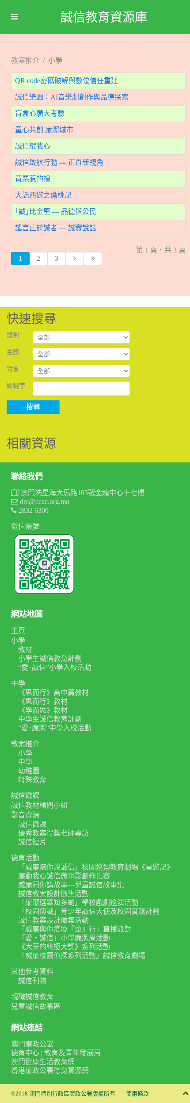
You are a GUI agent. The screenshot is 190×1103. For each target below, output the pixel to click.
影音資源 (25, 815)
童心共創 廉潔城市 (44, 130)
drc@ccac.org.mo (43, 501)
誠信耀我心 (32, 146)
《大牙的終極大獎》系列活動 (64, 946)
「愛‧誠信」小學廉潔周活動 (64, 938)
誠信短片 (32, 842)
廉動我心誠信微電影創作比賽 (64, 876)
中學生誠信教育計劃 (50, 719)
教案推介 (25, 744)
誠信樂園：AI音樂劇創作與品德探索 (72, 97)
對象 (13, 369)
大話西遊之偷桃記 (43, 195)
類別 (13, 335)
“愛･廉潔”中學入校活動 (54, 728)
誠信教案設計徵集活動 (53, 893)
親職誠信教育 (32, 996)
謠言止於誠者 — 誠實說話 (55, 228)
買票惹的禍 (32, 179)
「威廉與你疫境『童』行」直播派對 (74, 929)
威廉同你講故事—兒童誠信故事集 (71, 885)
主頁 (18, 630)
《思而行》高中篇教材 (53, 692)
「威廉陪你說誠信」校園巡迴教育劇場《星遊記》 (96, 867)
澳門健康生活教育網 (43, 1061)
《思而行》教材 (43, 701)
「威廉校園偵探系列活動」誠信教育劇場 (81, 955)
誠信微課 (25, 795)
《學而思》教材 (43, 710)
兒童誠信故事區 (36, 1006)
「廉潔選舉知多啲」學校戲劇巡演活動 (78, 902)
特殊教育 (32, 779)
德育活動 (25, 858)
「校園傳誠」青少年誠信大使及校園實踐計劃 (89, 911)
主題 (13, 352)
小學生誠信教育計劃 (50, 658)
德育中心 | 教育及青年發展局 (56, 1053)
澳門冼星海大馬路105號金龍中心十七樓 (81, 492)
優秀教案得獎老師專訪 (53, 833)
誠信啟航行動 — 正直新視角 (59, 162)
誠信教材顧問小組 (39, 805)
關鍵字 (16, 385)
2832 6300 (33, 510)
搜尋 (33, 407)
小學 (18, 640)
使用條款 (137, 1094)
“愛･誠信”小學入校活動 (54, 667)
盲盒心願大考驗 (40, 113)
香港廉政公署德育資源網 (50, 1070)
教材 (25, 649)
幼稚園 (28, 771)
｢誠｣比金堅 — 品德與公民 (55, 211)
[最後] (93, 258)
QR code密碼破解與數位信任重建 (66, 80)
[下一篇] (75, 258)
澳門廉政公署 (32, 1044)
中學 (18, 683)
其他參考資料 (32, 971)
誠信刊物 (32, 981)
